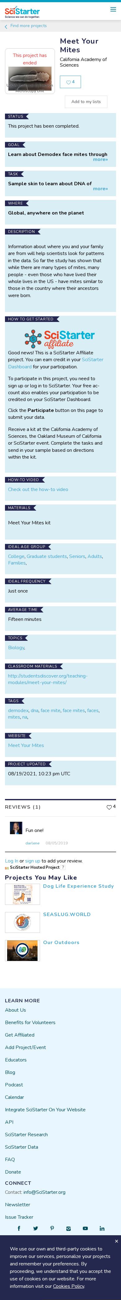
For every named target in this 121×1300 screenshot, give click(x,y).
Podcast (14, 1084)
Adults (94, 556)
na (24, 717)
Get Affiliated (19, 1035)
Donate (13, 1172)
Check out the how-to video (38, 489)
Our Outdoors (61, 942)
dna (34, 710)
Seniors (77, 556)
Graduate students (47, 556)
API (9, 1122)
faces (93, 710)
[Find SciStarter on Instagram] (68, 1228)
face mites (74, 710)
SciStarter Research (26, 1134)
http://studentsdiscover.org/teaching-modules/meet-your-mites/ (48, 679)
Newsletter (17, 1204)
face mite (50, 710)
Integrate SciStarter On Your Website (45, 1109)
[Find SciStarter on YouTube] (85, 1228)
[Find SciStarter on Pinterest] (52, 1228)
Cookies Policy (68, 1286)
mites (14, 717)
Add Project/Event (25, 1047)
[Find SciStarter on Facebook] (18, 1228)
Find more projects (28, 26)
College (16, 556)
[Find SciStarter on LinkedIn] (102, 1228)
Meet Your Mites (26, 745)
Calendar (14, 1097)
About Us (15, 1010)
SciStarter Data (21, 1147)
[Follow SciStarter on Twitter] (35, 1228)
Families (17, 563)
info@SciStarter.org (44, 1192)
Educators (16, 1060)
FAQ (10, 1159)
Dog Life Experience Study (78, 886)
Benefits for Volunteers (30, 1022)
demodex (18, 710)
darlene (32, 843)
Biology (16, 647)
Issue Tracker (19, 1217)
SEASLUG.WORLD (67, 914)
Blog (10, 1072)
